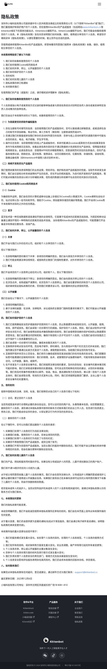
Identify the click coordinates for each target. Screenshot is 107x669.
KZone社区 (27, 621)
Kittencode (28, 612)
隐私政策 (78, 621)
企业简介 (78, 608)
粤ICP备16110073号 (73, 665)
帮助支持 (78, 617)
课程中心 (52, 617)
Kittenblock (28, 608)
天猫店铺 (52, 612)
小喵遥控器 (27, 617)
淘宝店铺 (52, 608)
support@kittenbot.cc (86, 572)
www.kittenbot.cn (91, 27)
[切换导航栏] (99, 4)
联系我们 (78, 612)
